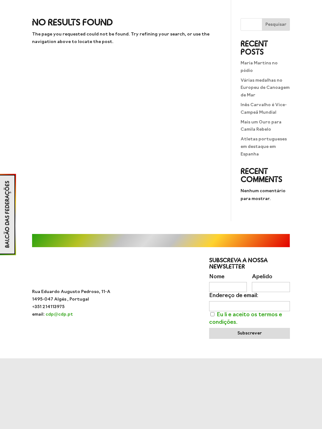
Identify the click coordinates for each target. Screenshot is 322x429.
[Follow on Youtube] (148, 295)
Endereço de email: (233, 295)
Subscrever (249, 333)
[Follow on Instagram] (136, 295)
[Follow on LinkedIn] (186, 295)
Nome (217, 277)
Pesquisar (275, 24)
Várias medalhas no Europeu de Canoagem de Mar (265, 88)
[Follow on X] (174, 295)
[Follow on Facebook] (161, 295)
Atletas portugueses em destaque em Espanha (264, 147)
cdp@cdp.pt (59, 314)
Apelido (262, 277)
